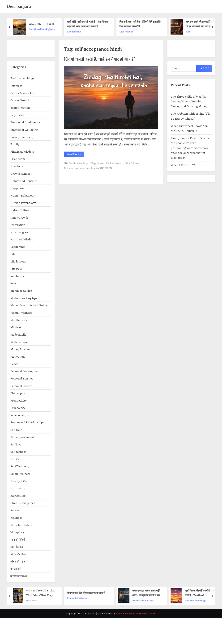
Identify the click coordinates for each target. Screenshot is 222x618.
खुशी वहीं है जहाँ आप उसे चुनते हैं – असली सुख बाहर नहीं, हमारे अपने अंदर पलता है (87, 24)
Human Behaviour (22, 195)
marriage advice (21, 290)
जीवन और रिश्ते (18, 554)
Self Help (16, 430)
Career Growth (20, 100)
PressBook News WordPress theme (136, 613)
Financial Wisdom (22, 151)
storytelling (18, 495)
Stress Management (23, 503)
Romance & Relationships (27, 422)
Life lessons (74, 31)
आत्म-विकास (16, 547)
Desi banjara (19, 6)
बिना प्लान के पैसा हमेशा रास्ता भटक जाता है (86, 592)
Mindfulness (132, 163)
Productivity (18, 400)
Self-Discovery (19, 466)
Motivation (17, 356)
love (13, 283)
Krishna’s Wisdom (22, 239)
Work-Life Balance (22, 525)
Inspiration (17, 225)
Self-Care (16, 459)
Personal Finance (21, 378)
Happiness (97, 163)
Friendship (17, 159)
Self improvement (74, 168)
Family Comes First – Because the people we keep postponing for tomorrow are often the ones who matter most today (190, 147)
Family (14, 144)
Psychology (17, 408)
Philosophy (17, 393)
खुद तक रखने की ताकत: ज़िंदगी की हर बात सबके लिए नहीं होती (200, 24)
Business (16, 85)
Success (15, 510)
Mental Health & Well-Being (28, 305)
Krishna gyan (19, 232)
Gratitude (16, 166)
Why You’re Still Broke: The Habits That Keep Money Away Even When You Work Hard (41, 593)
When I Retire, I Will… (42, 24)
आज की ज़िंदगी (17, 539)
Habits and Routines (23, 181)
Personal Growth (21, 386)
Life (188, 31)
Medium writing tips (23, 298)
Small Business (20, 473)
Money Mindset (20, 349)
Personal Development (25, 371)
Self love (16, 444)
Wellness (16, 517)
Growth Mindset (21, 173)
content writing (20, 107)
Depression (17, 115)
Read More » (75, 154)
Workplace (17, 532)
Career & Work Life (22, 93)
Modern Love (19, 342)
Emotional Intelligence (42, 29)
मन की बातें (15, 569)
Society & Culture (21, 481)
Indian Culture (20, 210)
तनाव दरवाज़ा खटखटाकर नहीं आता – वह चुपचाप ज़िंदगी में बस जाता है (146, 593)
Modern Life (18, 334)
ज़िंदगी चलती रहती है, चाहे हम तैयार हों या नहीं (99, 59)
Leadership (17, 246)
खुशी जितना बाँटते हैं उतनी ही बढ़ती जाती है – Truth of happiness (200, 593)
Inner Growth (19, 217)
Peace (14, 364)
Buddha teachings (79, 163)
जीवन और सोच (106, 168)
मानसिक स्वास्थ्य (18, 576)
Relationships (19, 415)
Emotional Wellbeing (24, 129)
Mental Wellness (21, 312)
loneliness (17, 276)
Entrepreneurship (22, 137)
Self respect (18, 451)
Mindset (15, 327)
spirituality (92, 168)
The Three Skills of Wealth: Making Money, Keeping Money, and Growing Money (189, 101)
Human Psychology (23, 202)
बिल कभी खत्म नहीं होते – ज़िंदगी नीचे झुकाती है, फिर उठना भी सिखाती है (140, 24)
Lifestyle (16, 268)
